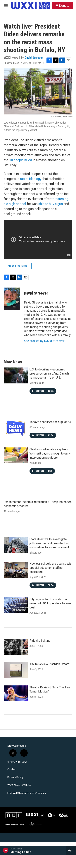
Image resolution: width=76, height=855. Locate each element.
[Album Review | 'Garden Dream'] (16, 670)
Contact (12, 769)
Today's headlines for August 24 (50, 422)
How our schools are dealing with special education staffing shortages (51, 568)
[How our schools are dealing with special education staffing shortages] (16, 570)
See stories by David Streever (44, 341)
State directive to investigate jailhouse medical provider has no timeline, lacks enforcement (49, 543)
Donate (64, 5)
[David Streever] (12, 299)
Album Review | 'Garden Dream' (50, 664)
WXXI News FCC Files (19, 785)
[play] (5, 850)
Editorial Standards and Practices (26, 793)
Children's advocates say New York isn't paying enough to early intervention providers (50, 453)
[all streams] (71, 850)
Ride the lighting (40, 640)
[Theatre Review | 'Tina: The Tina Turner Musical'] (16, 693)
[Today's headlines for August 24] (16, 428)
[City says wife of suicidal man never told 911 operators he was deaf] (16, 605)
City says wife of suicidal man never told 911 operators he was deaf (50, 603)
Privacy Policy (15, 777)
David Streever (34, 57)
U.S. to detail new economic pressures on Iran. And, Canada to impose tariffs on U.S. (49, 373)
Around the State (18, 265)
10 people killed (20, 160)
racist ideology (31, 179)
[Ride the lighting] (16, 647)
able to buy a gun (50, 204)
